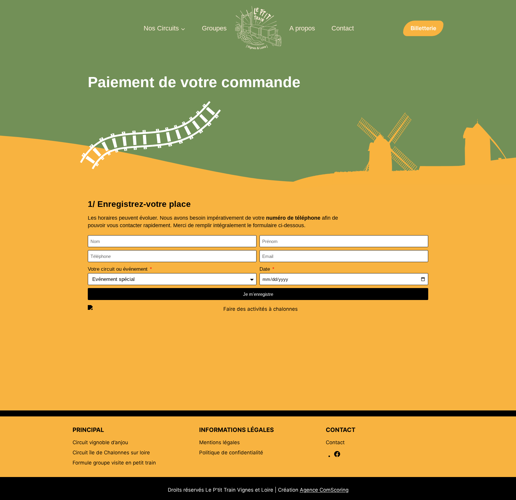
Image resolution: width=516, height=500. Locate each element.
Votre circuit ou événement (118, 269)
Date (265, 269)
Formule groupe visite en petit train (114, 463)
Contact (342, 28)
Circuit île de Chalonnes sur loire (111, 453)
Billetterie (423, 28)
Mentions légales (219, 442)
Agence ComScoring (324, 490)
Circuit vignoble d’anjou (100, 442)
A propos (302, 28)
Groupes (214, 28)
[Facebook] (337, 456)
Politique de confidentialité (231, 453)
